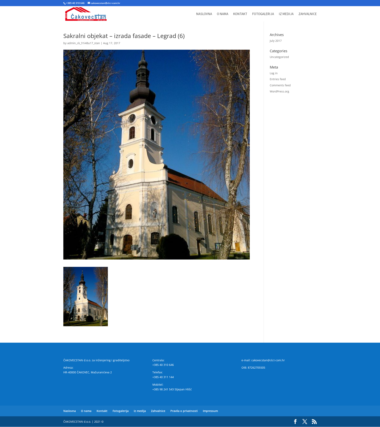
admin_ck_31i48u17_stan (83, 43)
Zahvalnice (307, 14)
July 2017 (276, 41)
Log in (274, 73)
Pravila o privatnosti (184, 411)
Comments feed (280, 85)
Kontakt (240, 14)
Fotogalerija (263, 14)
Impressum (210, 411)
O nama (222, 14)
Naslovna (204, 14)
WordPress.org (279, 91)
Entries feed (278, 79)
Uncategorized (279, 57)
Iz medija (286, 14)
